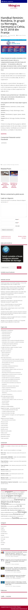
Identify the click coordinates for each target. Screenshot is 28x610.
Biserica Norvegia (5, 354)
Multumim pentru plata (6, 431)
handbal (8, 164)
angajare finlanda (11, 494)
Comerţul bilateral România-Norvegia (10, 409)
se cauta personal (11, 516)
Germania (14, 504)
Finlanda (5, 503)
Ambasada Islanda (6, 335)
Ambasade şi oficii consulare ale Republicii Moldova (13, 340)
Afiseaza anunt (4, 421)
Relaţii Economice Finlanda (7, 418)
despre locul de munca (10, 501)
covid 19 (8, 500)
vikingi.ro (25, 518)
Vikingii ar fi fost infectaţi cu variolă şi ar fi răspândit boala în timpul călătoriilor (13, 321)
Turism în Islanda (5, 404)
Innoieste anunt (4, 427)
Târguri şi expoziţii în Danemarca (9, 387)
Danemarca (19, 499)
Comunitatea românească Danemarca (10, 366)
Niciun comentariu (6, 36)
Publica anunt (4, 432)
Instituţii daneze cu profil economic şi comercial (12, 374)
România (24, 35)
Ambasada (3, 492)
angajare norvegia (13, 495)
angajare (9, 491)
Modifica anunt (4, 429)
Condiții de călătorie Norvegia (8, 411)
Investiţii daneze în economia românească (11, 377)
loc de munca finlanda (12, 508)
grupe (5, 164)
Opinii (2, 540)
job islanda (8, 506)
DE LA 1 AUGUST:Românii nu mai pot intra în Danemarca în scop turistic (11, 305)
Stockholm (7, 518)
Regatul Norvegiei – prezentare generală (10, 408)
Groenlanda (19, 504)
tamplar (21, 518)
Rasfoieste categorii (5, 434)
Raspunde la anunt (5, 436)
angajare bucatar (16, 492)
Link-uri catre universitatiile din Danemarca (11, 379)
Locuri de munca (5, 537)
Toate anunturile (5, 438)
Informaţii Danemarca (6, 357)
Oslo (2, 514)
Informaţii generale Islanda (7, 396)
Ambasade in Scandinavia (7, 330)
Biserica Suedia (5, 355)
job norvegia (14, 506)
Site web (17, 226)
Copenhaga (24, 498)
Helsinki (23, 504)
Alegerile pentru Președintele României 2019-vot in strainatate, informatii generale (16, 561)
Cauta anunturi (4, 425)
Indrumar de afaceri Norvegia (8, 413)
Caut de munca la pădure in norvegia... (13, 450)
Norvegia (20, 35)
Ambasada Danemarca (7, 332)
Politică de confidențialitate (7, 406)
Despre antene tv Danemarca (8, 367)
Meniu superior (8, 1)
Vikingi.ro (14, 5)
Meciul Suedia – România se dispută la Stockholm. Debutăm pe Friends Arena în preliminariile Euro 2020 (16, 569)
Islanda (3, 506)
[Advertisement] (14, 13)
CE (2, 164)
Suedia (15, 517)
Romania (17, 164)
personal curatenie (8, 514)
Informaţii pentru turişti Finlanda (9, 420)
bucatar (14, 498)
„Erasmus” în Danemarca (7, 394)
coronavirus (3, 500)
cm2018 (18, 498)
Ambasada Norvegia (6, 337)
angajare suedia (6, 498)
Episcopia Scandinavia (6, 350)
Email (17, 222)
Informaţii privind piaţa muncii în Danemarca (11, 372)
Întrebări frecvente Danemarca (8, 376)
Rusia (21, 514)
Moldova (10, 512)
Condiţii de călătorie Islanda (8, 397)
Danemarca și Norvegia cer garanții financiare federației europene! (13, 186)
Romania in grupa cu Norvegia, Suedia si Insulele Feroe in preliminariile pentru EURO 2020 (16, 583)
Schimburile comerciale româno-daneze (10, 386)
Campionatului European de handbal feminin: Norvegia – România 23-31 (15, 576)
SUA (11, 518)
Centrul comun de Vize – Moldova (9, 345)
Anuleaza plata (4, 423)
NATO (13, 512)
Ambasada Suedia (6, 338)
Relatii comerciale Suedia (7, 349)
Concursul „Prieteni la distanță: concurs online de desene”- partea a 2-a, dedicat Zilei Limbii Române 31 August (16, 553)
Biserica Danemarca (6, 352)
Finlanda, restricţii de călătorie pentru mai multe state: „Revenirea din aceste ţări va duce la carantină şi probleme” (13, 293)
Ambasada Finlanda (6, 333)
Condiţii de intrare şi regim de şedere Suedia (11, 347)
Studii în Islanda (5, 402)
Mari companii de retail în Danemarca (10, 381)
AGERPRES (3, 133)
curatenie (12, 500)
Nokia (16, 512)
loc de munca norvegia (13, 510)
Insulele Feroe (4, 533)
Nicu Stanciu (4, 35)
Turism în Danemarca (6, 389)
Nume (17, 219)
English (2, 528)
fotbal (10, 504)
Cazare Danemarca (6, 364)
